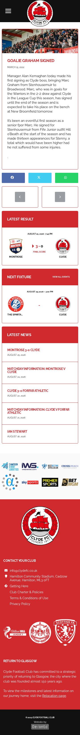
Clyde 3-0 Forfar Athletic (27, 391)
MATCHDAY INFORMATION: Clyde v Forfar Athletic (38, 411)
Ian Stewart (17, 431)
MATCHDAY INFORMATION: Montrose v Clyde (36, 370)
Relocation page (54, 696)
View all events (61, 277)
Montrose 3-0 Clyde (23, 350)
